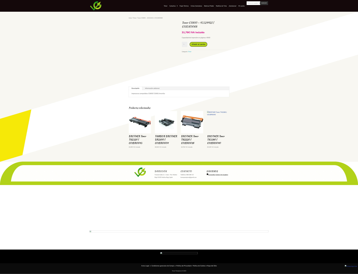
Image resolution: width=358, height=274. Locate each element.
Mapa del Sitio (212, 266)
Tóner (134, 18)
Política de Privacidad (183, 266)
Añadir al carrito (198, 44)
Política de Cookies (199, 266)
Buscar (264, 3)
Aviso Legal (145, 266)
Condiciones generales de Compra (163, 266)
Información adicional (152, 88)
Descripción (135, 88)
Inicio (130, 18)
